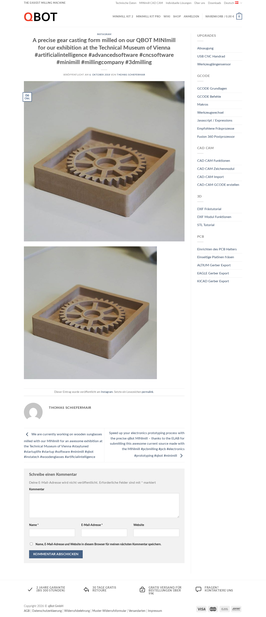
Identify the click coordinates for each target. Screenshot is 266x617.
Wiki (167, 16)
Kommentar (36, 489)
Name (34, 525)
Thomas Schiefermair (131, 75)
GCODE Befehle (209, 96)
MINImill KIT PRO (148, 16)
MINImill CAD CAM (151, 3)
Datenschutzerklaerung (47, 610)
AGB (27, 610)
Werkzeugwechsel (210, 112)
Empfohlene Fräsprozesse (215, 128)
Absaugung (205, 48)
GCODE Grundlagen (212, 88)
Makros (202, 104)
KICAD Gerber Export (213, 281)
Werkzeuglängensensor (214, 64)
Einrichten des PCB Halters (217, 249)
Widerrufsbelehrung (77, 610)
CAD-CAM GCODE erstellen (218, 184)
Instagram (104, 34)
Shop (177, 16)
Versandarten (137, 610)
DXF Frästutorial (209, 209)
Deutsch (229, 3)
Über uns (199, 3)
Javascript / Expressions (214, 120)
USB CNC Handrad (211, 56)
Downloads (214, 3)
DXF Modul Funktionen (214, 217)
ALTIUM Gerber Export (214, 265)
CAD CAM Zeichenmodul (215, 168)
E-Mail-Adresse (92, 525)
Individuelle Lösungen (178, 3)
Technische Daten (126, 3)
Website (138, 525)
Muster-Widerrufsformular (109, 610)
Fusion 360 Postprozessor (216, 136)
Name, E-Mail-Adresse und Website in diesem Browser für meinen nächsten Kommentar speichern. (98, 544)
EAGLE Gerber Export (213, 273)
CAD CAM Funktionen (213, 160)
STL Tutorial (205, 225)
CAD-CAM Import (210, 177)
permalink (147, 392)
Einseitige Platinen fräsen (215, 257)
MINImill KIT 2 (123, 16)
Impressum (155, 610)
